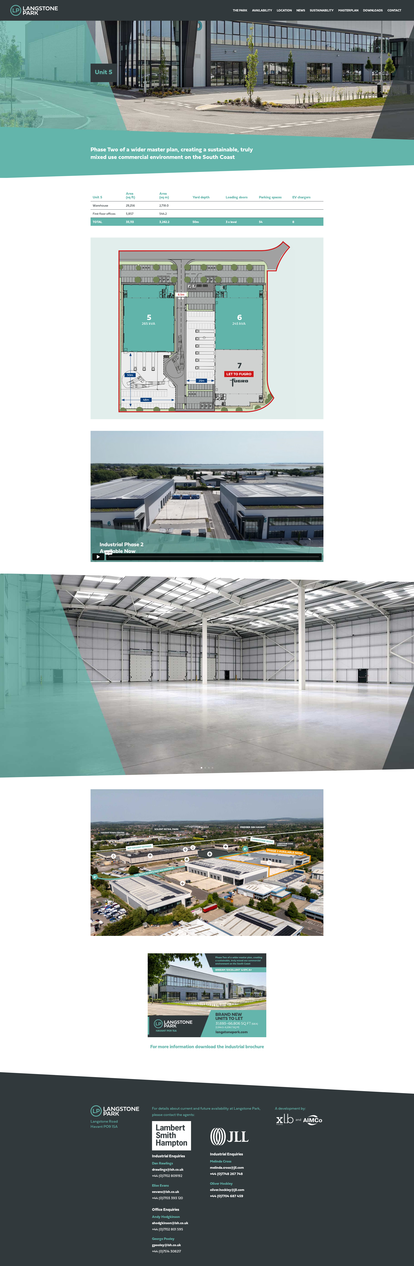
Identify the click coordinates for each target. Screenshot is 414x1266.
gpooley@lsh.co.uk (166, 1244)
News (300, 10)
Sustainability (322, 10)
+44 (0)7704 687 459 (226, 1196)
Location (284, 10)
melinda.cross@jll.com (227, 1167)
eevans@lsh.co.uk (165, 1191)
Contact (394, 10)
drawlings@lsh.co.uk (167, 1169)
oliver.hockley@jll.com (227, 1189)
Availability (262, 10)
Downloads (373, 10)
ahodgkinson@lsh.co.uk (170, 1222)
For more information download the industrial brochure (207, 1046)
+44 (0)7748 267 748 (226, 1173)
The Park (240, 10)
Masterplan (348, 10)
